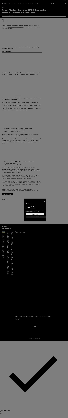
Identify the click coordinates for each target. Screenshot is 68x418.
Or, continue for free (35, 219)
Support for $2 (35, 214)
